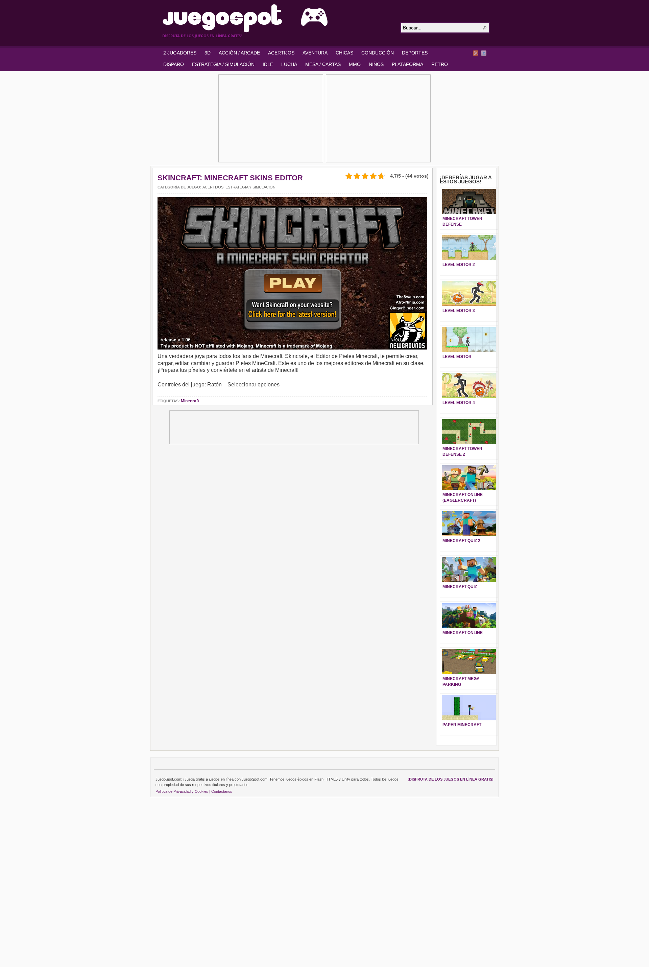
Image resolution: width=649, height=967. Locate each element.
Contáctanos (221, 791)
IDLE (268, 64)
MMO (355, 64)
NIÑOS (376, 64)
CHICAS (344, 52)
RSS (475, 53)
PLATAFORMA (407, 64)
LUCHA (289, 64)
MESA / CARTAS (323, 64)
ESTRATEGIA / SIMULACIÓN (223, 64)
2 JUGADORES (179, 52)
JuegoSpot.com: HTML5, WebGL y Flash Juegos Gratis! (277, 18)
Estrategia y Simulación (250, 187)
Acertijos (212, 187)
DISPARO (173, 64)
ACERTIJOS (281, 52)
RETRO (439, 64)
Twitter (483, 53)
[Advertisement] (270, 118)
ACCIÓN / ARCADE (239, 52)
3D (208, 52)
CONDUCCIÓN (377, 52)
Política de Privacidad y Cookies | (182, 791)
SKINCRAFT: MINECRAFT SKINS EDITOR (230, 178)
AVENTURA (315, 52)
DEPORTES (415, 52)
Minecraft (190, 401)
